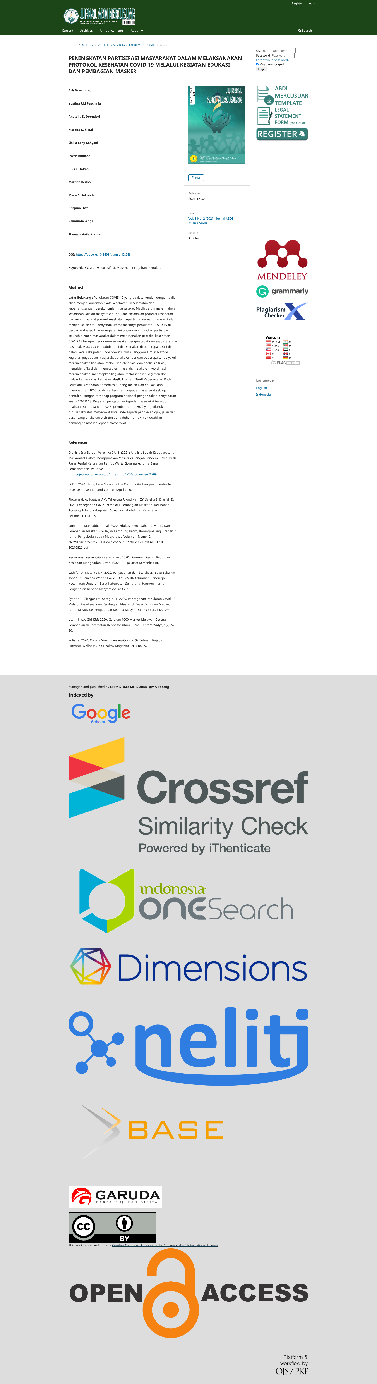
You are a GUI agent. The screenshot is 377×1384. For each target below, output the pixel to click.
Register (297, 3)
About (135, 30)
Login (311, 3)
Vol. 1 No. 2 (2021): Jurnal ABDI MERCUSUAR (126, 45)
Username (264, 50)
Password (263, 55)
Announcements (112, 30)
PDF (198, 178)
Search (306, 30)
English (261, 388)
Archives (86, 30)
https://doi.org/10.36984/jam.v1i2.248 (103, 254)
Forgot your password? (272, 60)
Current (67, 30)
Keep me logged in (273, 64)
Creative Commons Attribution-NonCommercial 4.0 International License (165, 1245)
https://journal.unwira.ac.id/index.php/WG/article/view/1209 (113, 474)
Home (73, 45)
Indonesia (263, 394)
